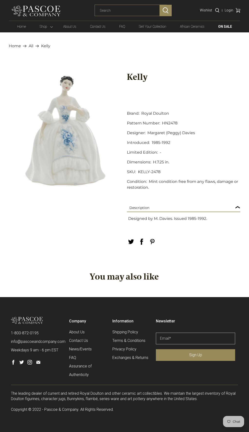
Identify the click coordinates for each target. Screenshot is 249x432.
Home (21, 26)
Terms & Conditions (128, 340)
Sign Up (195, 355)
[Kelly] (65, 130)
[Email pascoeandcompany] (38, 363)
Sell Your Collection (152, 26)
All (31, 46)
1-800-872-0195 (25, 333)
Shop (43, 26)
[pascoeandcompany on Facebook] (13, 363)
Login (229, 10)
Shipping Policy (125, 332)
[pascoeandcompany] (36, 11)
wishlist (206, 10)
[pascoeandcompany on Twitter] (21, 363)
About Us (69, 26)
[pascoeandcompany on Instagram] (29, 363)
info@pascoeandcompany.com (38, 341)
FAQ (122, 26)
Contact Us (98, 26)
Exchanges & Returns (130, 357)
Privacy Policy (124, 349)
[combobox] (131, 10)
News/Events (80, 349)
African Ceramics (192, 26)
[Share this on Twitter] (131, 242)
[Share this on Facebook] (141, 242)
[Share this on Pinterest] (152, 242)
